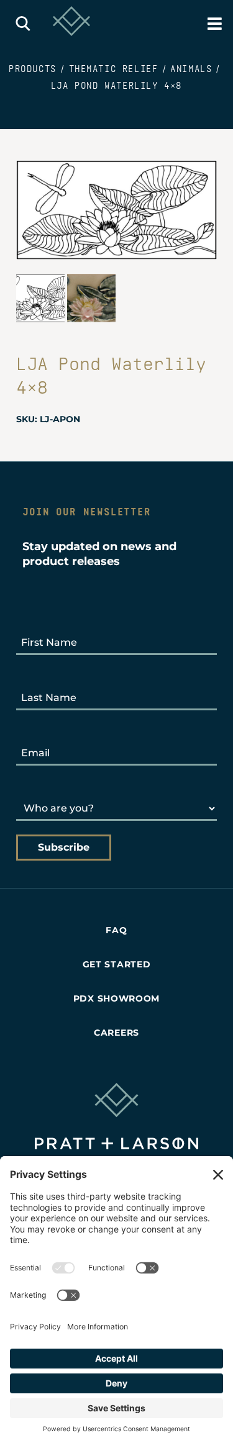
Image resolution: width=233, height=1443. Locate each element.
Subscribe (63, 847)
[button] (23, 23)
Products (33, 69)
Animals (191, 69)
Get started (117, 964)
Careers (116, 1032)
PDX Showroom (116, 998)
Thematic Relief (113, 69)
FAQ (116, 930)
